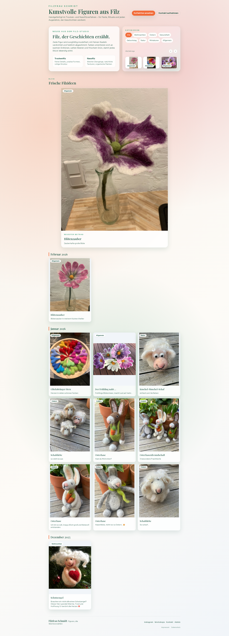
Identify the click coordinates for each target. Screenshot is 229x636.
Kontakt (169, 622)
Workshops (160, 622)
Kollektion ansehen (143, 13)
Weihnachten (140, 35)
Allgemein (167, 40)
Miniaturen (154, 40)
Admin (177, 622)
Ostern (153, 35)
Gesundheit (164, 35)
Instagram (148, 622)
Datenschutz (175, 627)
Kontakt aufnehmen (168, 13)
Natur (143, 40)
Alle (128, 35)
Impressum (165, 627)
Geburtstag (132, 40)
